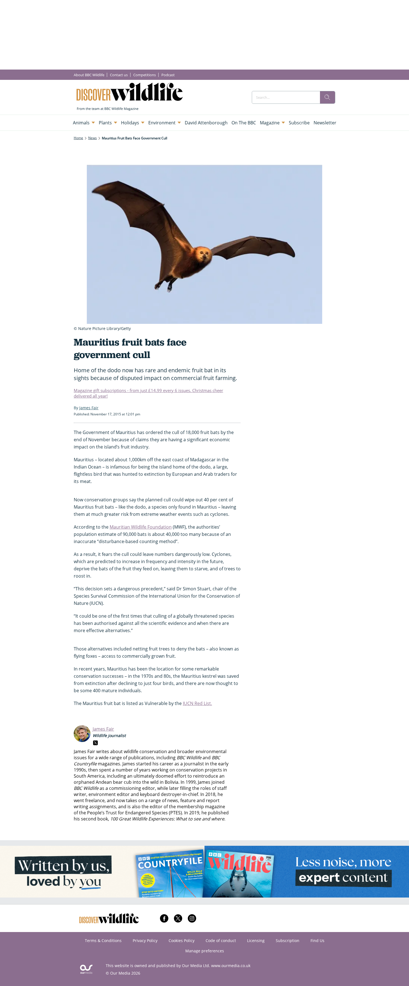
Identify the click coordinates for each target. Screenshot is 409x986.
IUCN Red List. (197, 703)
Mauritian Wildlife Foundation (141, 527)
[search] (327, 97)
